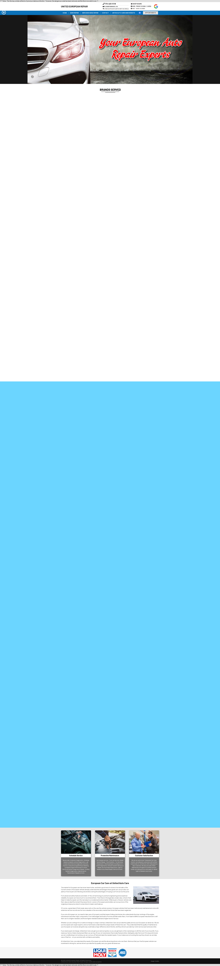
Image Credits (155, 961)
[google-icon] (156, 6)
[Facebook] (139, 13)
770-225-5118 (110, 4)
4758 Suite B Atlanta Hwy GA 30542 (116, 9)
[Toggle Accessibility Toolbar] (4, 12)
